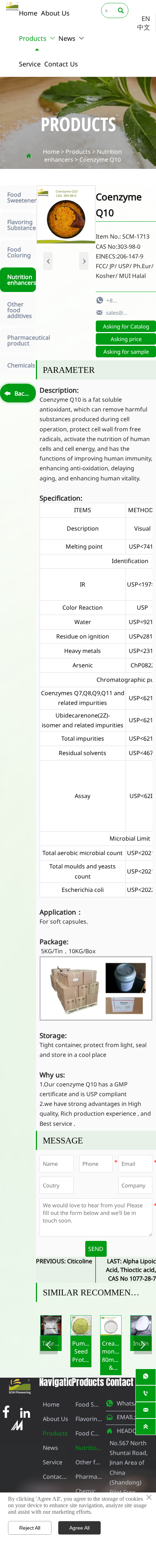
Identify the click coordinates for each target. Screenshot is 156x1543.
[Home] (12, 6)
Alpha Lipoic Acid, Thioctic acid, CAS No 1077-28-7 (131, 1269)
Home (51, 152)
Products (78, 152)
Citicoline (79, 1261)
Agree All (79, 1528)
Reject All (29, 1528)
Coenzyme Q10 (100, 160)
